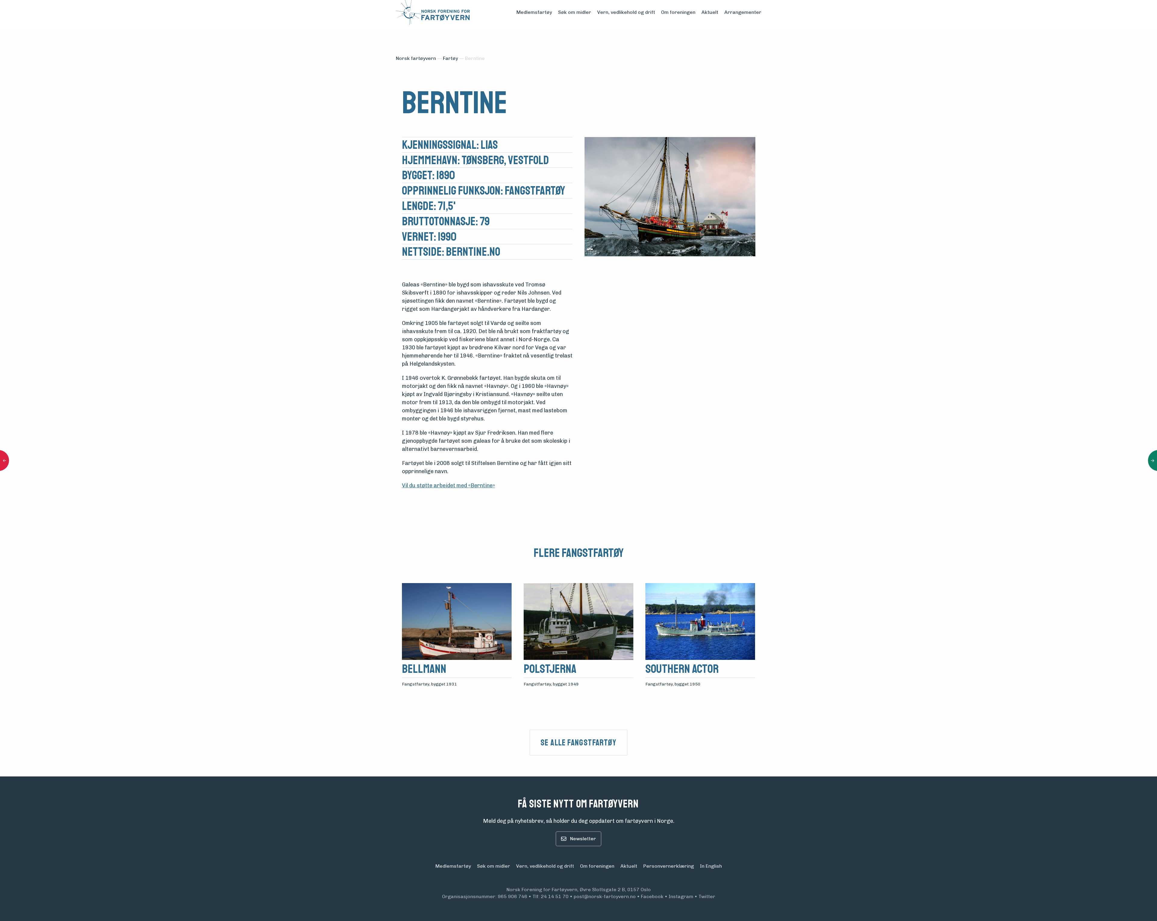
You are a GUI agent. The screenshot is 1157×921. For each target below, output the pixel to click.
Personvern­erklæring (668, 866)
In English (711, 866)
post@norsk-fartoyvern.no (605, 896)
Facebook (652, 896)
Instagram (681, 896)
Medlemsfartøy (534, 12)
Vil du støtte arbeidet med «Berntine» (448, 485)
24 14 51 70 (555, 896)
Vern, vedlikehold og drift (626, 12)
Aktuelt (709, 12)
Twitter (706, 896)
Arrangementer (742, 12)
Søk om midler (574, 12)
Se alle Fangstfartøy (578, 742)
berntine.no (473, 252)
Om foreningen (678, 12)
